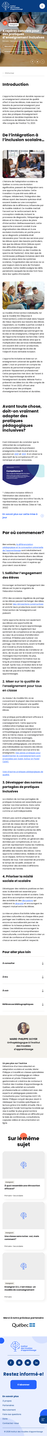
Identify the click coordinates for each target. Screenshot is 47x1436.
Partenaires (8, 1405)
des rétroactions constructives (28, 604)
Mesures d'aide (10, 46)
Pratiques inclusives (29, 46)
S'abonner (23, 1384)
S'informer (9, 73)
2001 (16, 454)
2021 (24, 454)
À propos (7, 1400)
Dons (5, 1418)
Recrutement (9, 1409)
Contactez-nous (11, 1423)
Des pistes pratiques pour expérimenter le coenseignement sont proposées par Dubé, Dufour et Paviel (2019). (22, 757)
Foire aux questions (12, 1414)
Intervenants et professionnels (17, 51)
